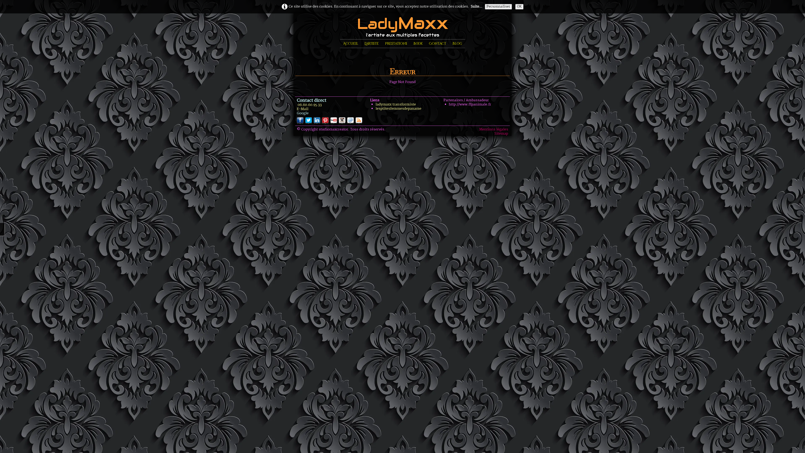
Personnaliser (498, 6)
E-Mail (302, 109)
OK (519, 6)
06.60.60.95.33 (310, 105)
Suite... (476, 6)
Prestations (396, 43)
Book (418, 43)
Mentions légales (493, 129)
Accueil (350, 43)
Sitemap (501, 134)
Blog (457, 43)
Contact (437, 43)
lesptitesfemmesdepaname (398, 109)
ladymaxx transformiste (395, 104)
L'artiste (372, 43)
